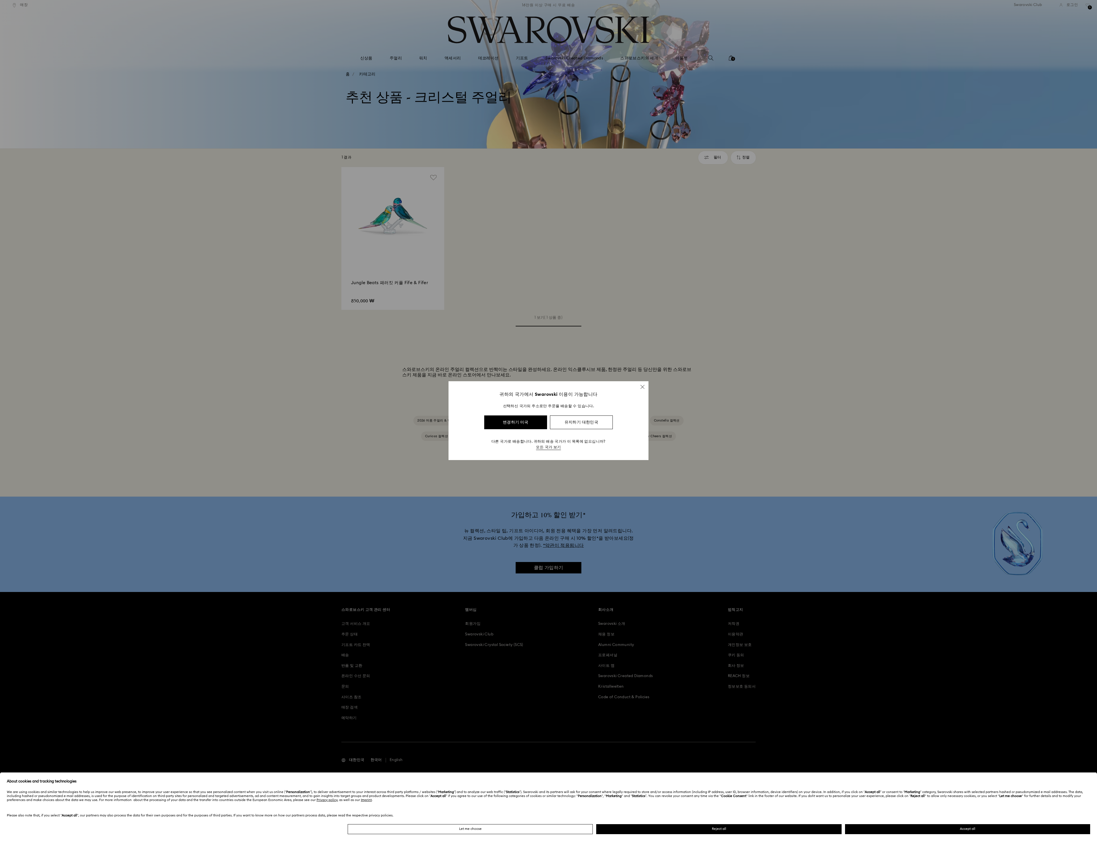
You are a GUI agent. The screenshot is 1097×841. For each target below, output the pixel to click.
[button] (642, 387)
